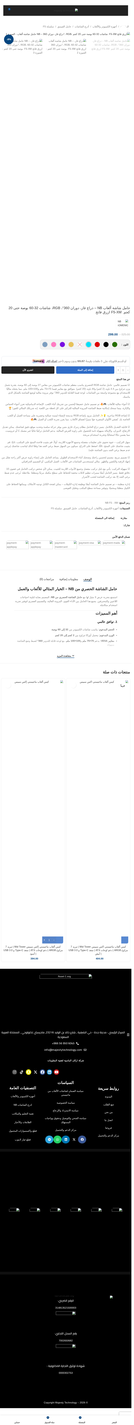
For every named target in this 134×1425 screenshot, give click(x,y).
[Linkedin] (49, 1083)
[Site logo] (66, 10)
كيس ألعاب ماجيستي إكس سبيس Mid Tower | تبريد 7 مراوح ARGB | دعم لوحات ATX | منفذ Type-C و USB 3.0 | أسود (33, 961)
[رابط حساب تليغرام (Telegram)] (104, 536)
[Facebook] (42, 1083)
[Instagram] (14, 1083)
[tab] (87, 590)
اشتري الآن (28, 381)
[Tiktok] (21, 1083)
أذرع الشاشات (82, 26)
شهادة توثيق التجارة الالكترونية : (66, 1376)
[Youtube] (56, 1083)
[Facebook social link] (121, 536)
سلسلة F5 (48, 26)
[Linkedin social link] (112, 536)
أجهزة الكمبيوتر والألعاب (104, 26)
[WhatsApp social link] (108, 536)
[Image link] (66, 1011)
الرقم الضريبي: (66, 1311)
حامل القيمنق (64, 26)
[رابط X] (117, 536)
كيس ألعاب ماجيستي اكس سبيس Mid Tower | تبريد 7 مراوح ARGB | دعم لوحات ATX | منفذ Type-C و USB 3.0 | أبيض (98, 961)
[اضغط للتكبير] (124, 30)
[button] (82, 1150)
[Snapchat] (28, 1083)
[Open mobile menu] (121, 10)
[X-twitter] (35, 1083)
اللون (125, 344)
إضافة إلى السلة (85, 381)
